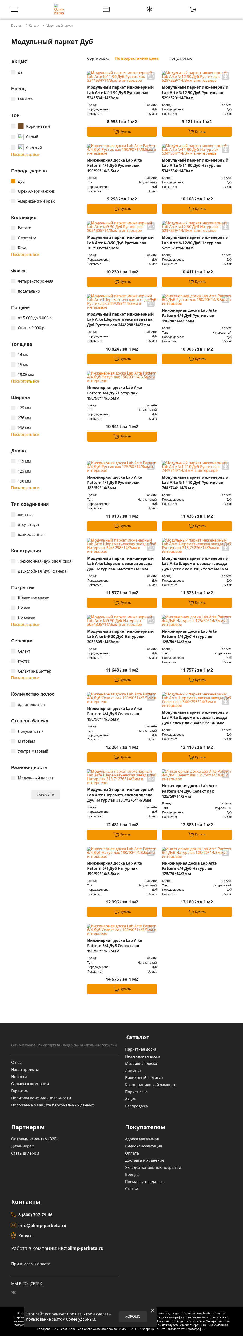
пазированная (31, 534)
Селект (24, 651)
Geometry (27, 237)
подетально (29, 291)
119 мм (24, 461)
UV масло (26, 617)
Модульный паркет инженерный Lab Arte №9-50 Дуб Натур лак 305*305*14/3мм (120, 637)
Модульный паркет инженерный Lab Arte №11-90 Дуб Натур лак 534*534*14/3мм (195, 165)
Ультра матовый (33, 751)
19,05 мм (26, 374)
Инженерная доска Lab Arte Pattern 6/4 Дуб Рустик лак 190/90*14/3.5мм (189, 316)
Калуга (25, 1235)
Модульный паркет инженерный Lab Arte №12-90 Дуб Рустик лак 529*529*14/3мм (195, 92)
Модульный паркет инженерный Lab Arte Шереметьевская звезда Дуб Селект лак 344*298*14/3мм (195, 718)
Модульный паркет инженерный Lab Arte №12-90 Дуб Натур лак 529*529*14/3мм (195, 243)
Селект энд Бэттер (34, 671)
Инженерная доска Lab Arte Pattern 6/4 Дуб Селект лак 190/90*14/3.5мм (114, 946)
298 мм (24, 427)
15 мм (23, 364)
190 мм (24, 481)
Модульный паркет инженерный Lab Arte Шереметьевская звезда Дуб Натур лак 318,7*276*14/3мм (120, 795)
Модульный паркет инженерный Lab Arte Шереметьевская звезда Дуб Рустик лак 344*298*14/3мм (120, 319)
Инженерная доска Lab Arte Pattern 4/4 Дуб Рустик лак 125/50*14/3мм (114, 483)
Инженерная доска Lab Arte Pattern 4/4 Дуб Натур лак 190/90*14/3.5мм (114, 393)
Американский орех (36, 201)
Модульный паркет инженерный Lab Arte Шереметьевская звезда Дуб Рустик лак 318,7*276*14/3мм (195, 564)
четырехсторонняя (35, 281)
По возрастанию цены (137, 58)
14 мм (23, 354)
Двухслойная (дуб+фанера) (43, 571)
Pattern (24, 227)
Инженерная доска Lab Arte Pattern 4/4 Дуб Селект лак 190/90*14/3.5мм (114, 714)
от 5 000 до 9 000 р (35, 317)
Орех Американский (36, 191)
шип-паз (25, 514)
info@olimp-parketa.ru (42, 1225)
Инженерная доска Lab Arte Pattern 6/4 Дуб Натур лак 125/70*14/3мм (189, 868)
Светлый (34, 147)
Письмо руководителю (144, 1182)
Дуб (21, 181)
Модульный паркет (36, 778)
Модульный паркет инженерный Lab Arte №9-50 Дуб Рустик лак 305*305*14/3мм (120, 243)
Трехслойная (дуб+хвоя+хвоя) (45, 561)
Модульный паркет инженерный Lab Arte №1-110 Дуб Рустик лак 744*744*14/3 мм (195, 483)
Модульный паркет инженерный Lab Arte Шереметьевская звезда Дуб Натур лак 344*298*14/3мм (120, 564)
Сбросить (45, 794)
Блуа (22, 247)
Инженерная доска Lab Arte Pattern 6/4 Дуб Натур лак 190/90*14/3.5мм (114, 868)
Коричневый (38, 126)
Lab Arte (25, 99)
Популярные (180, 58)
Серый (32, 137)
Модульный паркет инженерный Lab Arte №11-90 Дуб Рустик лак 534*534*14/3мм (120, 92)
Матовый (26, 741)
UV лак (24, 607)
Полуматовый (31, 731)
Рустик (24, 661)
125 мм (24, 408)
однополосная (31, 704)
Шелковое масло (33, 597)
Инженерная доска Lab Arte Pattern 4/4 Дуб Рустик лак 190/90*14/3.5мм (114, 165)
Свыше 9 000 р (31, 327)
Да (20, 72)
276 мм (24, 417)
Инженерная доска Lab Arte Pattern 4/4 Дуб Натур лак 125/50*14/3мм (189, 637)
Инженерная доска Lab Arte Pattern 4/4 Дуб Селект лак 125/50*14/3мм (189, 791)
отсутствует (29, 524)
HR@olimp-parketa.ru (80, 1248)
